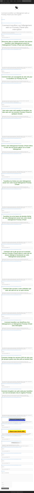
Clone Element (6, 34)
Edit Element (3, 34)
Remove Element (19, 34)
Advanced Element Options (12, 34)
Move (16, 34)
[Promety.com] (17, 7)
